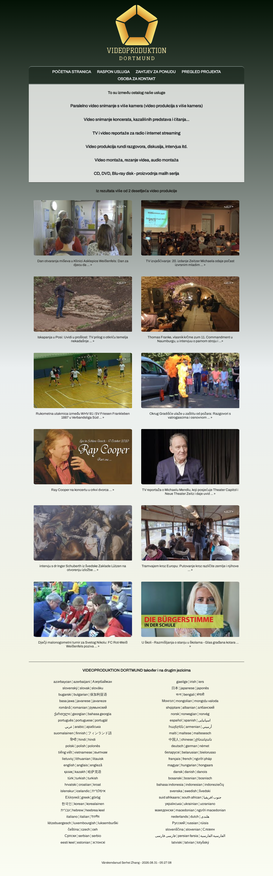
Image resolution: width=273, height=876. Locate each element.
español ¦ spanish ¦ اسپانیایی (190, 720)
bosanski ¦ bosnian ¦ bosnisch (190, 778)
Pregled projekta (201, 72)
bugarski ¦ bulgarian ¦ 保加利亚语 (82, 694)
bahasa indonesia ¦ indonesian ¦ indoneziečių (190, 784)
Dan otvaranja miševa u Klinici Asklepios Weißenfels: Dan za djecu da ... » (82, 263)
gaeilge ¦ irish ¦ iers (190, 681)
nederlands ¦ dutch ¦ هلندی (190, 816)
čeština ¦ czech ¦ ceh (83, 829)
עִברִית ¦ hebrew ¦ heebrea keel (83, 810)
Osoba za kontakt (136, 79)
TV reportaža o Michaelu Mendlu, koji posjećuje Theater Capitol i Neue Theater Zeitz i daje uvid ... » (190, 491)
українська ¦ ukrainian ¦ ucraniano (190, 804)
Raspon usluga (113, 72)
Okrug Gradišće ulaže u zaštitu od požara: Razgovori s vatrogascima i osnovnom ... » (190, 415)
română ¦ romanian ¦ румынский (83, 707)
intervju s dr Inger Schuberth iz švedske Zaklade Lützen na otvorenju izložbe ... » (82, 568)
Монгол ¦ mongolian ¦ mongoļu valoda (190, 701)
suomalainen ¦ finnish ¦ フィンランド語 (83, 733)
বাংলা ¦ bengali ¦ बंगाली (190, 694)
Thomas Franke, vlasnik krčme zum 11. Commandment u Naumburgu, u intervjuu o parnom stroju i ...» (190, 339)
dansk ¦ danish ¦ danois (190, 772)
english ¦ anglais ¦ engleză (83, 765)
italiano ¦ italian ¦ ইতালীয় (82, 816)
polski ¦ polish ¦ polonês (82, 746)
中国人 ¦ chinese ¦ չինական (190, 739)
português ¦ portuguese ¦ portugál (82, 720)
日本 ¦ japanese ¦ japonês (190, 688)
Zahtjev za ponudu (156, 72)
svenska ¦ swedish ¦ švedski (190, 791)
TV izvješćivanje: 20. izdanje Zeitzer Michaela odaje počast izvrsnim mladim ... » (190, 263)
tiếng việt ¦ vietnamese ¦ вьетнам (82, 752)
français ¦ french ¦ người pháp (190, 759)
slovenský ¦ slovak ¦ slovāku (82, 688)
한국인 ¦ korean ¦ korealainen (83, 804)
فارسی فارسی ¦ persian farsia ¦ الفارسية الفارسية (190, 836)
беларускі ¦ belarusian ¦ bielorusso (190, 752)
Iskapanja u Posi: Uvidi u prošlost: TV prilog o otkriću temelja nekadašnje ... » (83, 339)
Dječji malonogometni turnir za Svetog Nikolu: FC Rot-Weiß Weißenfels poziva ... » (83, 644)
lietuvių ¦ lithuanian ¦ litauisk (82, 759)
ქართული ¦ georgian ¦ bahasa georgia (82, 714)
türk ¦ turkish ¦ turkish (83, 778)
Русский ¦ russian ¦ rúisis (190, 823)
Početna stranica (71, 72)
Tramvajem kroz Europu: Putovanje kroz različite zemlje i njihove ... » (190, 568)
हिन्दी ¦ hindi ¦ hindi (83, 739)
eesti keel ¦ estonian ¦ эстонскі (83, 842)
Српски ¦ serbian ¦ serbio (83, 836)
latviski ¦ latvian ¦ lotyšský (190, 842)
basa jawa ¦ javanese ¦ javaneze (82, 701)
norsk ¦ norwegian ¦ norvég (190, 714)
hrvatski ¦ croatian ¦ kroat (83, 784)
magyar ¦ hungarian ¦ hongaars (190, 765)
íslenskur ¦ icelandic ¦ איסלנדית (82, 791)
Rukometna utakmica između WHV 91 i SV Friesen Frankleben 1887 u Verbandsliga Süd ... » (83, 415)
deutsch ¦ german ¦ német (190, 746)
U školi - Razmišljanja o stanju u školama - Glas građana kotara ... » (190, 644)
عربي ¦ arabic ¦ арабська (83, 727)
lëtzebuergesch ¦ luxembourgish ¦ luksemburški (83, 823)
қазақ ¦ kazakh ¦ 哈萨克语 (82, 772)
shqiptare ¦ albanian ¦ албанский (190, 707)
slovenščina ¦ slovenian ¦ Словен (190, 829)
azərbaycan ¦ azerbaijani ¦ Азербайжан (83, 681)
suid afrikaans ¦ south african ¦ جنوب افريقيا (190, 797)
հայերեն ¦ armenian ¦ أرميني (190, 727)
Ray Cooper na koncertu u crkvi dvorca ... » (82, 490)
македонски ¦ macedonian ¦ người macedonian (190, 810)
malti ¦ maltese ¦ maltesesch (190, 733)
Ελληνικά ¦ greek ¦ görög (82, 797)
